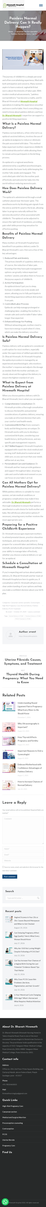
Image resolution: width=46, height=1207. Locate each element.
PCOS (4, 1134)
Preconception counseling (12, 1123)
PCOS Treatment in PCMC (23, 619)
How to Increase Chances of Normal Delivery (30, 783)
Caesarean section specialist (20, 603)
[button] (5, 1201)
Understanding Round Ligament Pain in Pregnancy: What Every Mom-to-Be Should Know (30, 708)
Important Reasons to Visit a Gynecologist (30, 753)
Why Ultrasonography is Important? (28, 725)
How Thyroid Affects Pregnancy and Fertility (28, 739)
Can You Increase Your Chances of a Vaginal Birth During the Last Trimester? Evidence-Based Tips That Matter (27, 965)
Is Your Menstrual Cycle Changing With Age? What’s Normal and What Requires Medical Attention (27, 998)
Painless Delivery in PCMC (33, 616)
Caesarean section (9, 1112)
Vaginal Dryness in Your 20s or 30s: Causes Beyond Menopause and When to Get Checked (27, 920)
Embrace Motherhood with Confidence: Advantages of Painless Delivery (30, 768)
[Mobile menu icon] (41, 5)
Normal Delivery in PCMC (16, 616)
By (9, 612)
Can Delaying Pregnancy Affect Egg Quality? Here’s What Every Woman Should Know (26, 936)
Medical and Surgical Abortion (14, 1117)
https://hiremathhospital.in (28, 636)
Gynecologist (35, 603)
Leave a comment (34, 612)
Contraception (8, 1129)
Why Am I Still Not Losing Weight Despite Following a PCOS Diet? (27, 950)
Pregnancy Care (8, 1145)
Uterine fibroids (8, 1140)
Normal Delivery (26, 606)
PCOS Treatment (15, 609)
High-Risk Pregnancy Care (11, 606)
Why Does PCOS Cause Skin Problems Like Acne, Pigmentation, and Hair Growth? (26, 982)
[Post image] (8, 706)
